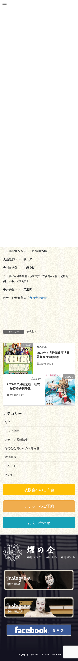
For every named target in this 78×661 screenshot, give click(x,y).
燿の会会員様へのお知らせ (22, 448)
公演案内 (31, 331)
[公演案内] (18, 358)
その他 (9, 474)
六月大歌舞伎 (38, 298)
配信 (7, 422)
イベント (10, 466)
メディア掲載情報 (16, 439)
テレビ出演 (12, 431)
